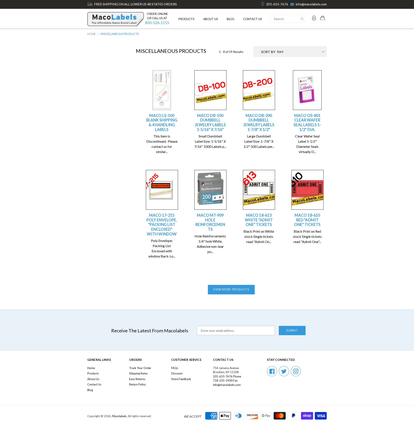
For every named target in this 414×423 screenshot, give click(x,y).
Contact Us (252, 19)
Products (186, 19)
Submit (292, 330)
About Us (210, 19)
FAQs (174, 368)
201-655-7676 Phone (227, 376)
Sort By (268, 52)
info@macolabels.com (311, 4)
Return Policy (137, 384)
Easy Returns (137, 379)
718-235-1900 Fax (225, 380)
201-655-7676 (277, 4)
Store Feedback (181, 379)
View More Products (231, 289)
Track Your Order (140, 368)
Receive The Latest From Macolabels (149, 330)
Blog (230, 19)
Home (91, 34)
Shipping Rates (138, 373)
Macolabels (119, 416)
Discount (176, 373)
